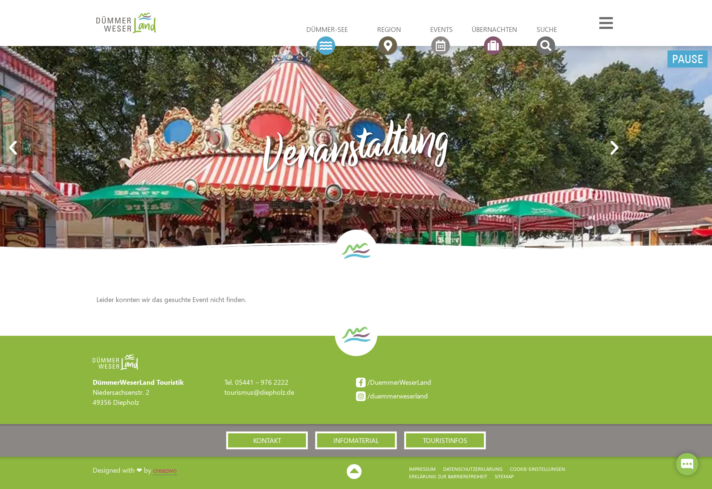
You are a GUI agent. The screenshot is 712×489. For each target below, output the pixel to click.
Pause (687, 59)
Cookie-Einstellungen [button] (537, 469)
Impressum (422, 469)
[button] (55, 148)
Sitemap (504, 476)
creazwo (165, 470)
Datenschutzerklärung (472, 469)
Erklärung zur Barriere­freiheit (448, 476)
